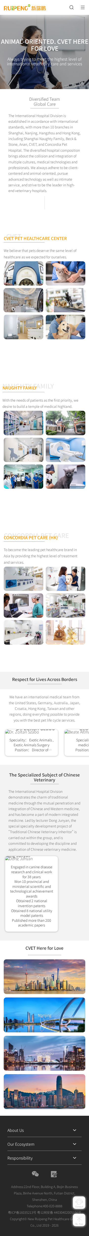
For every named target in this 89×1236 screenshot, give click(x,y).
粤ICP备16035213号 (22, 1212)
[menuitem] (44, 1130)
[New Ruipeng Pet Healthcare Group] (34, 7)
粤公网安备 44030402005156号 (59, 1212)
